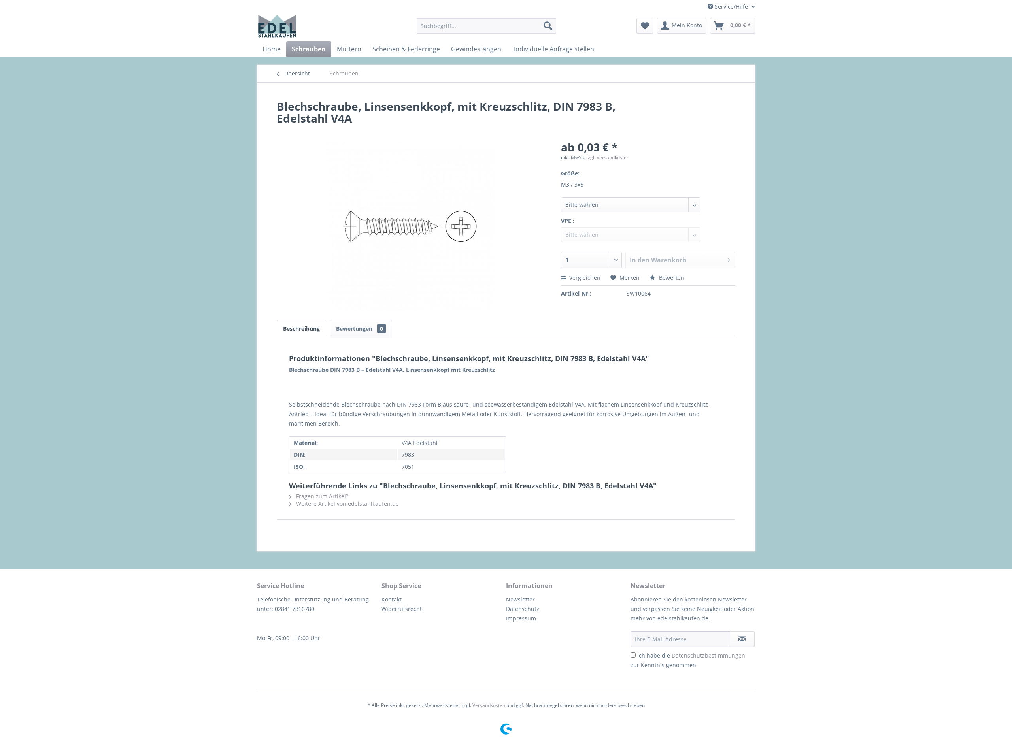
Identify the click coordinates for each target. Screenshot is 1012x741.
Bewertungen (359, 328)
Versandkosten (488, 705)
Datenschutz (522, 609)
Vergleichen (584, 277)
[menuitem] (486, 26)
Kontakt (391, 599)
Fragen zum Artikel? (321, 496)
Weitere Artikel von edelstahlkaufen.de (347, 503)
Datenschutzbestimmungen (708, 655)
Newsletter (520, 599)
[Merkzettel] (644, 26)
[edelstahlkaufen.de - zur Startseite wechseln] (277, 26)
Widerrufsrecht (401, 609)
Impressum (521, 618)
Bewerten (670, 277)
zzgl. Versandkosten (607, 157)
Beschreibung (301, 328)
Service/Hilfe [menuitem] (731, 6)
